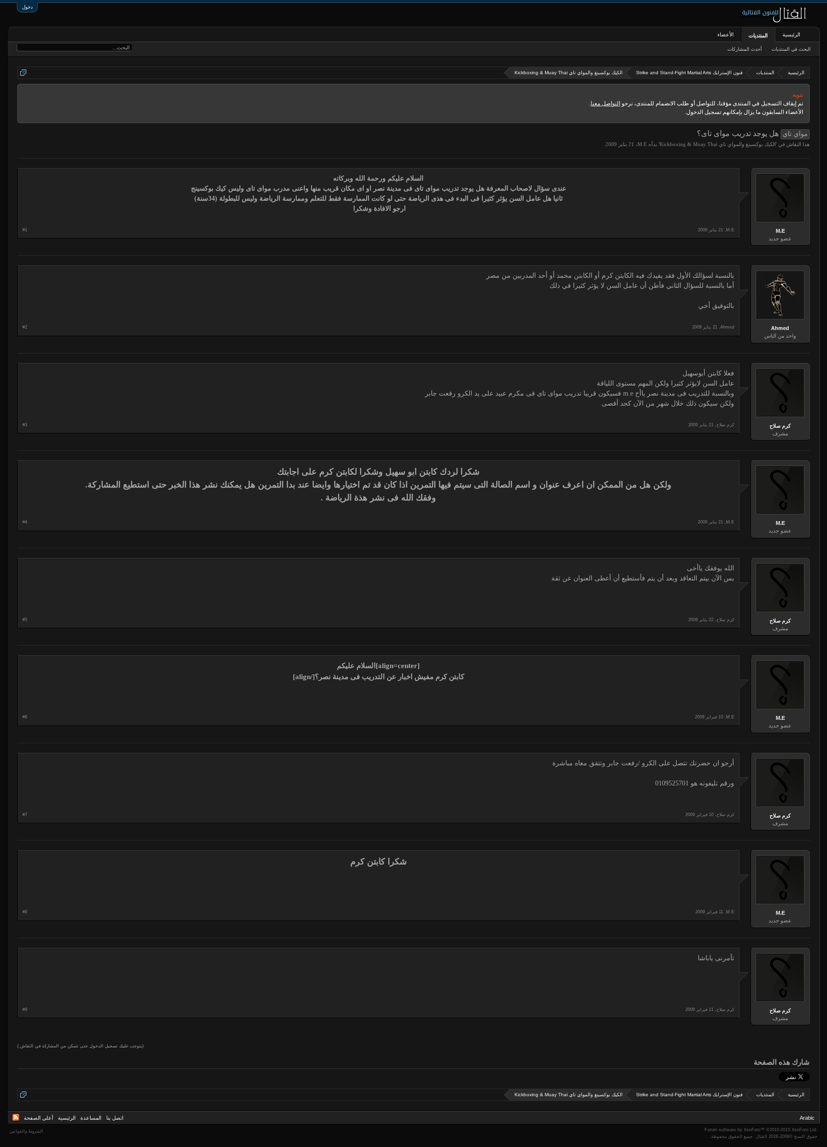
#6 (24, 717)
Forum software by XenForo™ (760, 1129)
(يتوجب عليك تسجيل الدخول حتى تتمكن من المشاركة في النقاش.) (80, 1046)
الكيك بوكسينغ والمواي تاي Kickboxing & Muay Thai (717, 144)
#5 (24, 619)
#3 (24, 424)
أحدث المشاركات (744, 49)
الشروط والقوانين (26, 1131)
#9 (24, 1009)
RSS (15, 1117)
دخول (27, 7)
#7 (24, 814)
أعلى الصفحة (38, 1118)
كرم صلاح (780, 426)
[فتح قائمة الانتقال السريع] (23, 72)
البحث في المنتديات (791, 49)
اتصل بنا (114, 1118)
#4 (24, 522)
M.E (642, 144)
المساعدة (90, 1118)
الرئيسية (791, 34)
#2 (24, 327)
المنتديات (758, 35)
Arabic (807, 1118)
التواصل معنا (605, 103)
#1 (24, 229)
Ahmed (780, 328)
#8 (24, 911)
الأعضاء (725, 34)
